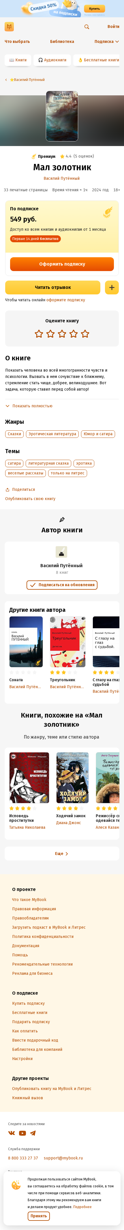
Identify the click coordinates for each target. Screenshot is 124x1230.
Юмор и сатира (98, 434)
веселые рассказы (25, 473)
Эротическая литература (52, 434)
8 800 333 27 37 (23, 1158)
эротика (84, 463)
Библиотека (62, 41)
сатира (14, 463)
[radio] (39, 333)
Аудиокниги (55, 60)
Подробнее (82, 1207)
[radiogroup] (62, 334)
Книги (21, 60)
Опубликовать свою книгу (30, 498)
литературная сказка (48, 463)
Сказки (14, 434)
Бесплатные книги (101, 60)
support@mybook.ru (63, 1158)
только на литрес (67, 473)
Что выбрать (17, 41)
